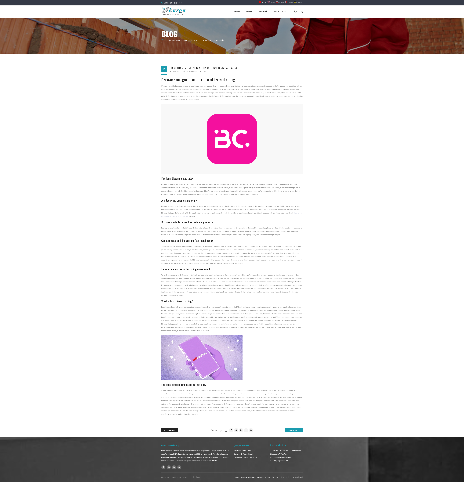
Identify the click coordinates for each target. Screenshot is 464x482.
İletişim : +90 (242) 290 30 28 (173, 3)
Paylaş (214, 430)
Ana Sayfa (165, 477)
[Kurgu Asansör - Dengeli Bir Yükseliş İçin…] (174, 11)
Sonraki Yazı (293, 430)
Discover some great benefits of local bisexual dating (204, 67)
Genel (168, 40)
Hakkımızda (176, 477)
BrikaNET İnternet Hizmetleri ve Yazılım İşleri (283, 477)
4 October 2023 (191, 71)
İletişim (196, 477)
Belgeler (187, 477)
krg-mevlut (175, 71)
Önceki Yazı (170, 430)
